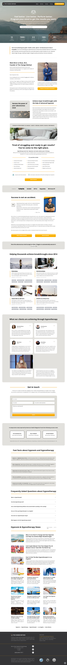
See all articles (50, 527)
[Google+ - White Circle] (33, 652)
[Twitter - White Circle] (33, 649)
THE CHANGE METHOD (10, 3)
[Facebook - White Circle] (33, 646)
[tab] (19, 493)
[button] (32, 368)
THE (14, 635)
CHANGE (17, 635)
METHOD (22, 635)
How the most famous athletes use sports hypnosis (16, 598)
